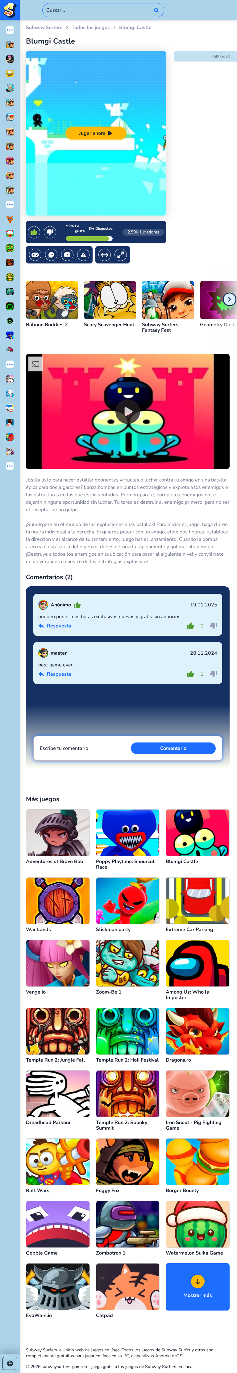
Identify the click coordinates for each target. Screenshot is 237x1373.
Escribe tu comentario (64, 748)
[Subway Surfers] (10, 10)
